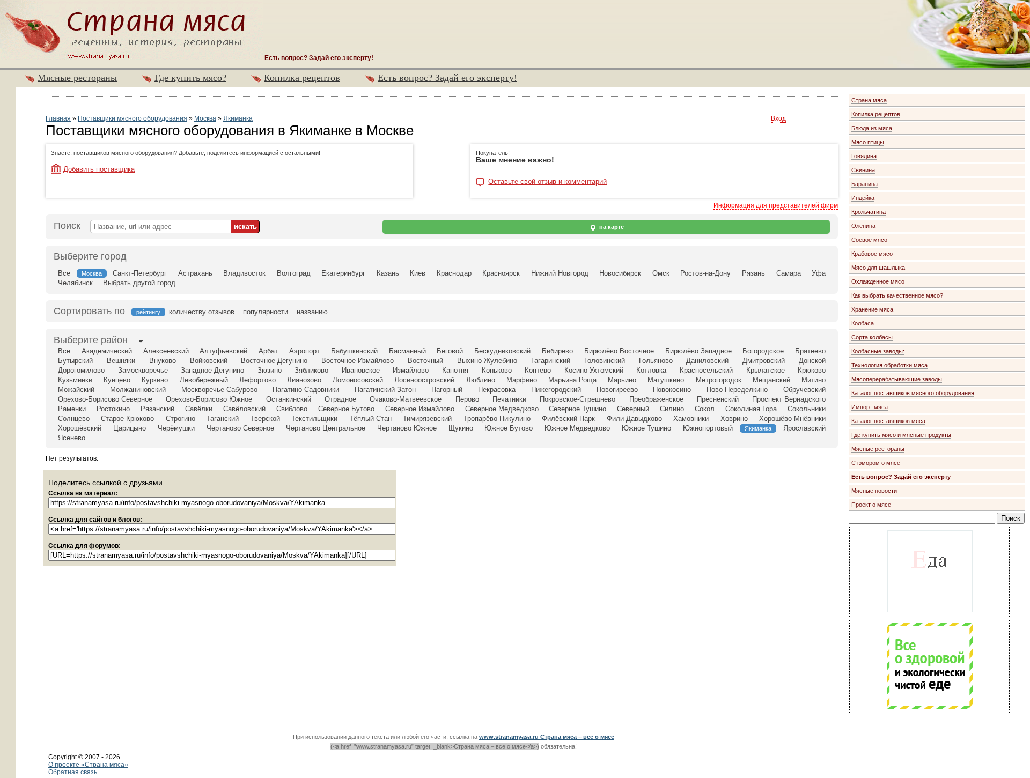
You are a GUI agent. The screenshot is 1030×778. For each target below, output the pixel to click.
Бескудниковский (502, 351)
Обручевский (804, 390)
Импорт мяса (869, 407)
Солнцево (74, 418)
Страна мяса (869, 100)
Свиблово (291, 409)
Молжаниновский (138, 390)
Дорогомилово (81, 370)
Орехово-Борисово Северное (105, 399)
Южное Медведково (577, 428)
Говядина (864, 156)
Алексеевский (166, 351)
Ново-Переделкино (737, 390)
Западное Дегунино (212, 370)
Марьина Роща (572, 380)
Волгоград (294, 273)
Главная (58, 118)
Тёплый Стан (370, 418)
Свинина (863, 170)
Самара (788, 273)
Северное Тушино (577, 409)
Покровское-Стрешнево (577, 399)
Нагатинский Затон (385, 390)
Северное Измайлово (419, 409)
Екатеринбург (343, 273)
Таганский (223, 418)
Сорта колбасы (872, 337)
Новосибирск (620, 273)
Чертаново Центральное (325, 428)
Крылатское (765, 370)
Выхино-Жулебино (487, 361)
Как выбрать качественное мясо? (897, 295)
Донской (812, 361)
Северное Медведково (502, 409)
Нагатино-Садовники (306, 390)
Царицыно (129, 428)
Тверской (265, 418)
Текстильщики (314, 418)
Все (64, 273)
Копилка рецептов (302, 77)
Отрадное (340, 399)
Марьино (622, 380)
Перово (467, 399)
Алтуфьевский (223, 351)
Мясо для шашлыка (878, 267)
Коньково (497, 370)
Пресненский (718, 399)
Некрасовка (497, 390)
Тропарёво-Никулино (497, 418)
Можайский (76, 390)
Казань (388, 273)
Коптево (538, 370)
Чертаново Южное (407, 428)
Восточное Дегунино (274, 361)
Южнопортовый (708, 428)
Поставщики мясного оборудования (132, 118)
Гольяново (656, 361)
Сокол (705, 409)
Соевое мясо (869, 239)
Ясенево (71, 438)
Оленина (863, 226)
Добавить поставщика (99, 169)
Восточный (425, 361)
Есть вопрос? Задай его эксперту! (447, 77)
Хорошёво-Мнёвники (792, 418)
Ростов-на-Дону (705, 273)
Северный (633, 409)
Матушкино (666, 380)
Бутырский (75, 361)
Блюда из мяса (871, 128)
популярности (265, 312)
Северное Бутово (346, 409)
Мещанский (771, 380)
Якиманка (238, 118)
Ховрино (734, 418)
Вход (778, 118)
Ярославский (804, 428)
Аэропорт (304, 351)
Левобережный (204, 380)
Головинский (604, 361)
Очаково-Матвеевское (406, 399)
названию (312, 312)
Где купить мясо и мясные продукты (901, 435)
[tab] (91, 341)
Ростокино (113, 409)
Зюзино (270, 370)
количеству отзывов (201, 312)
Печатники (509, 399)
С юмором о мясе (875, 463)
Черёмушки (176, 428)
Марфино (521, 380)
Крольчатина (868, 212)
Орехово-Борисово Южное (209, 399)
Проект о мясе (871, 504)
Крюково (812, 370)
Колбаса (862, 323)
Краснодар (454, 273)
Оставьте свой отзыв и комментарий (547, 182)
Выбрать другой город (139, 283)
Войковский (208, 361)
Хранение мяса (872, 309)
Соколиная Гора (751, 409)
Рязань (753, 273)
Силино (672, 409)
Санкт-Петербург (140, 273)
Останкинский (288, 399)
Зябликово (311, 370)
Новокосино (672, 390)
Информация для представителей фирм (775, 205)
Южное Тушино (646, 428)
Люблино (480, 380)
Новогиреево (617, 390)
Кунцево (117, 380)
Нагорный (446, 390)
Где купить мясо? (190, 77)
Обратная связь (72, 772)
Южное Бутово (508, 428)
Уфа (819, 273)
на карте (611, 227)
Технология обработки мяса (889, 365)
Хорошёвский (79, 428)
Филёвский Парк (568, 418)
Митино (813, 380)
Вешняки (121, 361)
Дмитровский (763, 361)
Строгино (180, 418)
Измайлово (411, 370)
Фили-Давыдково (634, 418)
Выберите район (91, 340)
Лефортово (257, 380)
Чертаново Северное (240, 428)
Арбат (268, 351)
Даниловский (707, 361)
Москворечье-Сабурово (219, 390)
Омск (661, 273)
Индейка (862, 198)
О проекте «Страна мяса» (88, 764)
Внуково (162, 361)
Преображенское (656, 399)
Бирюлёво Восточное (619, 351)
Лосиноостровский (424, 380)
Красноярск (501, 273)
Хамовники (691, 418)
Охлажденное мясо (877, 281)
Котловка (651, 370)
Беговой (450, 351)
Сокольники (807, 409)
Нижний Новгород (559, 273)
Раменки (72, 409)
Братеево (810, 351)
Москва (205, 118)
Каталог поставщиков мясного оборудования (912, 393)
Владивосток (244, 273)
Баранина (864, 184)
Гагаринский (550, 361)
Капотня (455, 370)
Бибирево (557, 351)
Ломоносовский (358, 380)
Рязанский (157, 409)
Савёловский (244, 409)
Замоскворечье (143, 370)
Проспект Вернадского (789, 399)
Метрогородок (718, 380)
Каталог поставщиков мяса (888, 421)
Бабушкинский (354, 351)
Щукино (460, 428)
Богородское (763, 351)
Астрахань (195, 273)
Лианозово (304, 380)
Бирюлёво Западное (698, 351)
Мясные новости (874, 490)
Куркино (155, 380)
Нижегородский (556, 390)
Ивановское (361, 370)
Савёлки (198, 409)
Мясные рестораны (77, 77)
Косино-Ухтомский (593, 370)
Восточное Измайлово (357, 361)
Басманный (407, 351)
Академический (107, 351)
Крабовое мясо (872, 253)
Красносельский (706, 370)
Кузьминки (75, 380)
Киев (417, 273)
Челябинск (75, 283)
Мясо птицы (867, 142)
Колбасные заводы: (877, 351)
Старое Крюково (127, 418)
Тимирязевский (427, 418)
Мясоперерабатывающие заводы (896, 379)
